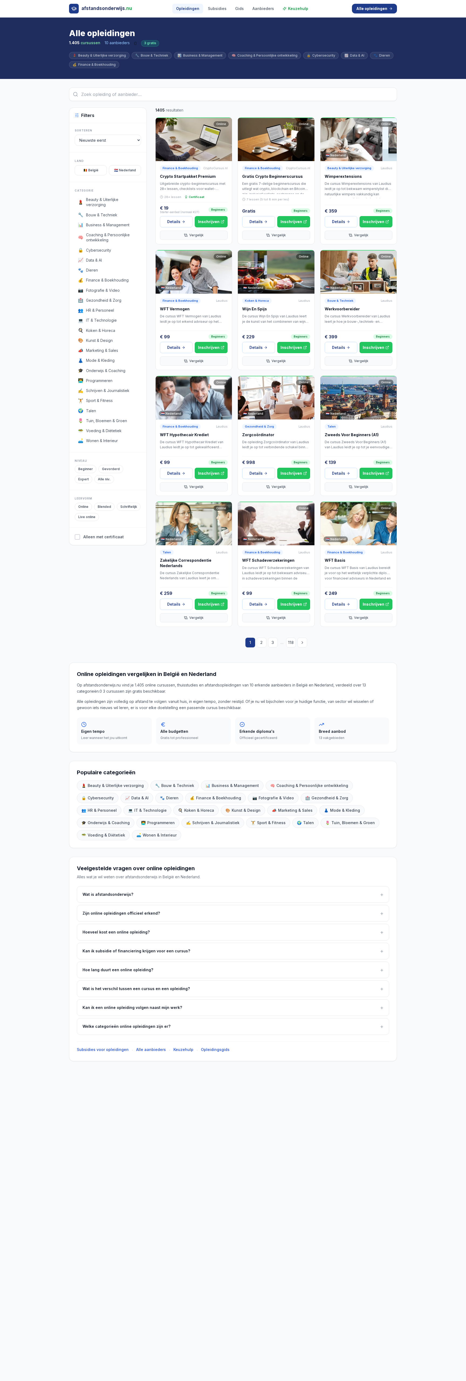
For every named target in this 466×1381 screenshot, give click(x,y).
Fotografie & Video (273, 798)
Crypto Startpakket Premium (188, 176)
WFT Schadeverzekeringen (268, 560)
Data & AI (354, 55)
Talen (331, 426)
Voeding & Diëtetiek (103, 835)
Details (173, 221)
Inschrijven (209, 221)
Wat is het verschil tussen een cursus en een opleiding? (233, 989)
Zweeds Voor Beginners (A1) (352, 434)
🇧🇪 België (90, 170)
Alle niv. (104, 479)
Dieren (382, 55)
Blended (104, 507)
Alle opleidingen (371, 8)
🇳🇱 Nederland (125, 170)
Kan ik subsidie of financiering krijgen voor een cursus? (233, 951)
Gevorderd (111, 469)
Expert (83, 479)
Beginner (85, 469)
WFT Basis (335, 560)
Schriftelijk (128, 507)
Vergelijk (196, 235)
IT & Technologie (147, 810)
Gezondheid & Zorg (259, 426)
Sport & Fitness (268, 822)
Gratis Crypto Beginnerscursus (272, 176)
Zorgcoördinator (258, 434)
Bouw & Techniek (151, 55)
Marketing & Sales (292, 810)
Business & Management (199, 55)
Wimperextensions (343, 176)
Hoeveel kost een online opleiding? (233, 932)
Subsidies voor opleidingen (103, 1049)
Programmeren (158, 822)
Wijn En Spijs (254, 309)
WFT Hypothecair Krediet (184, 434)
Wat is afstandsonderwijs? (233, 894)
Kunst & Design (243, 810)
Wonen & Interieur (156, 835)
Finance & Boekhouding (94, 65)
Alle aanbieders (151, 1049)
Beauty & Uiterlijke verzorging (99, 55)
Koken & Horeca (257, 301)
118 (291, 642)
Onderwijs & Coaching (105, 822)
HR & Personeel (99, 810)
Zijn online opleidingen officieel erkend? (233, 913)
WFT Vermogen (175, 309)
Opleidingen (187, 8)
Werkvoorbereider (342, 309)
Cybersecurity (321, 55)
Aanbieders (263, 8)
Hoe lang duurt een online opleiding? (233, 970)
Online (83, 507)
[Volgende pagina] (302, 642)
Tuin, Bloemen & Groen (350, 822)
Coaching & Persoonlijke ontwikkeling (264, 55)
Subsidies (217, 8)
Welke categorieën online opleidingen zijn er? (233, 1026)
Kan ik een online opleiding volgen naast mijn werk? (233, 1007)
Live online (86, 517)
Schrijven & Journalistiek (212, 822)
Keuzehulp (298, 8)
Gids (239, 8)
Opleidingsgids (215, 1049)
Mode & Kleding (342, 810)
